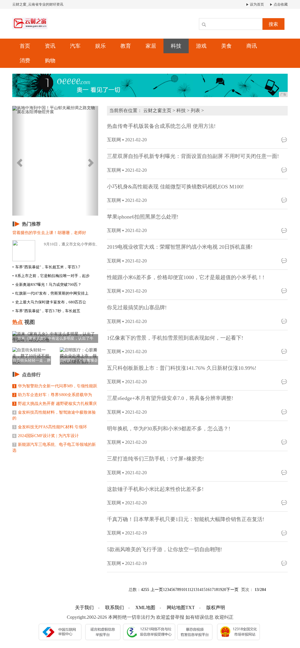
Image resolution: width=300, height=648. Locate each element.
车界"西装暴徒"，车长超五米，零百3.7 (46, 267)
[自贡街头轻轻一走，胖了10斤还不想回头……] (31, 355)
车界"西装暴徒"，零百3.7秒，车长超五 (46, 311)
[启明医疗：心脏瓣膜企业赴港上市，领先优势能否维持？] (79, 355)
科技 (176, 46)
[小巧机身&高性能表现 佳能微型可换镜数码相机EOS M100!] (284, 200)
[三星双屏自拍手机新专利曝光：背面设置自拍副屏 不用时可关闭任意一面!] (284, 170)
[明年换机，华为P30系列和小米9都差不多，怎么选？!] (284, 442)
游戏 (201, 46)
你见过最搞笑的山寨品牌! (137, 307)
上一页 (157, 589)
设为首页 (256, 4)
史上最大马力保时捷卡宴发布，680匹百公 (49, 302)
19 (220, 589)
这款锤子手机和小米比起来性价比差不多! (155, 489)
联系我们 (114, 607)
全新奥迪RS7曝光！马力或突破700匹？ (46, 284)
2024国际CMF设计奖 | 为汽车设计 (46, 436)
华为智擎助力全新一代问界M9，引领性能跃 (55, 386)
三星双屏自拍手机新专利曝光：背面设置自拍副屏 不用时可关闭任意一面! (193, 156)
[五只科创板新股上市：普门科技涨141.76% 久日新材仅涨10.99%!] (284, 381)
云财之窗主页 (157, 110)
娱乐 (100, 46)
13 (195, 589)
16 (208, 589)
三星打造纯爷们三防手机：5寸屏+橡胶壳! (155, 459)
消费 (25, 60)
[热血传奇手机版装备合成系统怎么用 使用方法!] (284, 139)
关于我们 (84, 607)
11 (187, 589)
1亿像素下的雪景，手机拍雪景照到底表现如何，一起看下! (175, 338)
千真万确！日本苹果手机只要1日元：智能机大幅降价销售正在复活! (185, 519)
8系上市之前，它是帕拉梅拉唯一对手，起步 (51, 276)
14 (199, 589)
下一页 (232, 589)
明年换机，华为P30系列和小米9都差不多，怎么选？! (168, 429)
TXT (190, 607)
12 (191, 589)
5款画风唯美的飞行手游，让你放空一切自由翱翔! (164, 549)
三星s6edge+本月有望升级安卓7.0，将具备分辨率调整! (170, 398)
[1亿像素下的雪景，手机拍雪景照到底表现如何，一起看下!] (284, 351)
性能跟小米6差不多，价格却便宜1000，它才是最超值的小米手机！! (185, 277)
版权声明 (215, 607)
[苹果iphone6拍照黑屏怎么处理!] (284, 230)
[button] (18, 161)
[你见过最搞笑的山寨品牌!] (284, 321)
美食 (226, 46)
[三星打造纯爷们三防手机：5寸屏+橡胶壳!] (284, 472)
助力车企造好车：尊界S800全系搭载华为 (52, 395)
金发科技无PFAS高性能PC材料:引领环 (50, 427)
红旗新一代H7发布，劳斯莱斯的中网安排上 (50, 293)
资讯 (50, 46)
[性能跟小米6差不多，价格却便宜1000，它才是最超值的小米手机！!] (284, 290)
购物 (50, 60)
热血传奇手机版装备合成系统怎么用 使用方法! (161, 126)
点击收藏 (280, 4)
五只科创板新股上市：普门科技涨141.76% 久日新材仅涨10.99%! (181, 368)
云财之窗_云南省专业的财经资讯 (37, 4)
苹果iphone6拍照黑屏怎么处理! (142, 217)
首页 (25, 46)
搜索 (273, 24)
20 (224, 589)
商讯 (251, 46)
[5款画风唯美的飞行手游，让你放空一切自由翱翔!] (284, 563)
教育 (125, 46)
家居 (151, 46)
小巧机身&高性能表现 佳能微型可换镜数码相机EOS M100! (175, 187)
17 (212, 589)
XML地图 (145, 607)
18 (216, 589)
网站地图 (176, 607)
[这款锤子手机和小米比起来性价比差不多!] (284, 502)
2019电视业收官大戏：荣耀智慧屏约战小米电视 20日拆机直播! (180, 247)
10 (183, 589)
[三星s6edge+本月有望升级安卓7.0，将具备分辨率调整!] (284, 412)
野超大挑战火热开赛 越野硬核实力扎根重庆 (55, 403)
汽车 (75, 46)
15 (204, 589)
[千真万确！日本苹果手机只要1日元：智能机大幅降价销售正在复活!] (284, 532)
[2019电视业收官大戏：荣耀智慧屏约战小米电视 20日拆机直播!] (284, 260)
